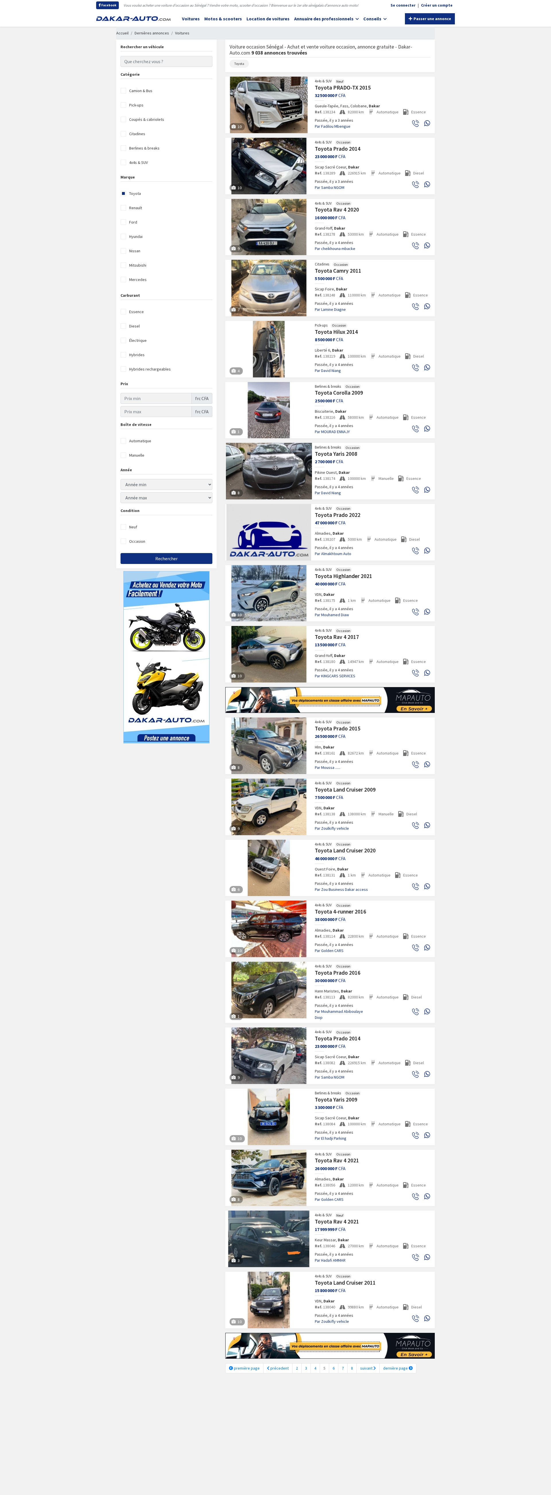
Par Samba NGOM (329, 187)
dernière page (396, 1368)
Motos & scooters (223, 19)
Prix (124, 383)
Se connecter (403, 5)
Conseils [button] (372, 19)
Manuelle (136, 455)
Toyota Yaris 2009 (336, 1099)
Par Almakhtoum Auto (333, 553)
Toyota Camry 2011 (338, 270)
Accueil (122, 33)
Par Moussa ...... (327, 767)
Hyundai (136, 236)
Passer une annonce (432, 18)
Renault (135, 207)
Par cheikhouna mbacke (335, 248)
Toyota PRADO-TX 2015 (343, 87)
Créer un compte (437, 5)
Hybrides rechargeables (150, 369)
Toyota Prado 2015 (337, 728)
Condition (130, 510)
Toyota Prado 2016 (337, 972)
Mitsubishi (137, 265)
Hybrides (137, 354)
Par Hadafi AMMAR (330, 1260)
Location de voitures (268, 19)
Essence (136, 311)
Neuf (133, 527)
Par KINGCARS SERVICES (335, 675)
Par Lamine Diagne (330, 309)
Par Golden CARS (329, 950)
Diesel (134, 326)
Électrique (138, 340)
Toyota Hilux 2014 (336, 331)
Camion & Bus (140, 90)
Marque (128, 177)
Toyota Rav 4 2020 (337, 209)
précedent (279, 1368)
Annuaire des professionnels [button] (324, 19)
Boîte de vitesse (136, 424)
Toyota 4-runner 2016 (340, 911)
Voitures (191, 19)
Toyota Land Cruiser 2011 (345, 1282)
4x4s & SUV (138, 162)
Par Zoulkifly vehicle (332, 828)
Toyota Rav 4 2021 (337, 1160)
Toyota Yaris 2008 (336, 453)
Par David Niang (328, 370)
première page (246, 1368)
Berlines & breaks (144, 148)
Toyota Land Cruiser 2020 (345, 850)
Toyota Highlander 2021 (343, 576)
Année (126, 469)
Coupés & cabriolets (146, 119)
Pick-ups (136, 105)
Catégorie (130, 74)
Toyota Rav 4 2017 (337, 636)
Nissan (134, 250)
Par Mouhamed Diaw (332, 614)
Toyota (135, 193)
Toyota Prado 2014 (337, 148)
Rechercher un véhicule (142, 46)
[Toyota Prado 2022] (269, 532)
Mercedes (138, 279)
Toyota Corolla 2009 (339, 392)
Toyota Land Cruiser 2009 (345, 789)
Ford (133, 222)
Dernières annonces (152, 33)
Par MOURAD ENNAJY (332, 431)
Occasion (137, 541)
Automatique (140, 440)
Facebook (108, 5)
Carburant (130, 295)
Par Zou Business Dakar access (341, 889)
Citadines (137, 133)
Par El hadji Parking (330, 1138)
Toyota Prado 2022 (337, 514)
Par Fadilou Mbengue (332, 126)
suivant (366, 1368)
